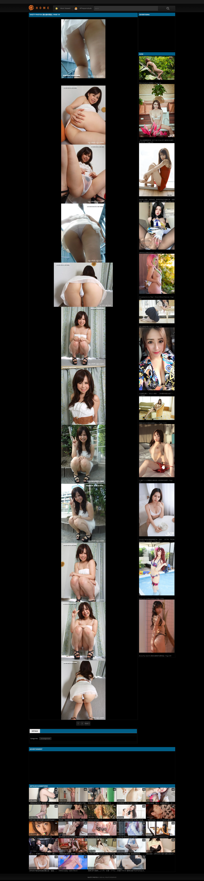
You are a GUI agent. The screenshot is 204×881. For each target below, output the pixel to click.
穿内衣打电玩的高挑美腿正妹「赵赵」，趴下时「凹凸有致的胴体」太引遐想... (43, 871)
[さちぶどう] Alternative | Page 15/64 (151, 599)
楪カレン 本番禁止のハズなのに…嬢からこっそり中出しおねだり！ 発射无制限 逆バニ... (43, 854)
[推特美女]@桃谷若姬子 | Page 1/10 (150, 253)
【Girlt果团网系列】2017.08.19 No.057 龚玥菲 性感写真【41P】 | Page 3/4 (156, 141)
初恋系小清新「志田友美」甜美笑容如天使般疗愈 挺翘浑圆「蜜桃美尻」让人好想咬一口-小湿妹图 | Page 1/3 (156, 200)
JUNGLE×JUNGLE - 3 (94, 820)
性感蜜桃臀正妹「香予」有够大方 (99, 803)
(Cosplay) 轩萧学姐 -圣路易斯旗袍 (128, 854)
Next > (87, 723)
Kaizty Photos (39, 7)
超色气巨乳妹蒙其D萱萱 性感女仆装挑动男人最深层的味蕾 (131, 820)
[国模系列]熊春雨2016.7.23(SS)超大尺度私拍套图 (73, 803)
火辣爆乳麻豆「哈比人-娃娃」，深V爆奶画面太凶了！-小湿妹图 (156, 394)
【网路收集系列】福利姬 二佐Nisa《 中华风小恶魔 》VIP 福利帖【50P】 (73, 854)
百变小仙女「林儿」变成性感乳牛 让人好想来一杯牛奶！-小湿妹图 (160, 803)
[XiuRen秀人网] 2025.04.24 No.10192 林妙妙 (102, 854)
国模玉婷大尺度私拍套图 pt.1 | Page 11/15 (152, 423)
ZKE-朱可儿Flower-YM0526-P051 (157, 837)
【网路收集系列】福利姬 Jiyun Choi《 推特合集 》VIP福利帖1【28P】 (43, 803)
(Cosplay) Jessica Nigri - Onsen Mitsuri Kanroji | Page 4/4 (156, 298)
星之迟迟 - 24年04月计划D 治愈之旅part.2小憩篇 (160, 854)
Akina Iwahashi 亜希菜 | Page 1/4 (150, 83)
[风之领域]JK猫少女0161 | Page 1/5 (150, 326)
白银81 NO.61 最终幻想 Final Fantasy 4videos (131, 871)
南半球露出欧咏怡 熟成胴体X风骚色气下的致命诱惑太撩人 (73, 837)
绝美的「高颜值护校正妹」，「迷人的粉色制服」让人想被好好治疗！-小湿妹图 (73, 820)
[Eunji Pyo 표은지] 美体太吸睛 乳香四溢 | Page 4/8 (155, 656)
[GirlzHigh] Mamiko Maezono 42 (40, 837)
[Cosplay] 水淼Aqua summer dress (100, 837)
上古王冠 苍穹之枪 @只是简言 (127, 837)
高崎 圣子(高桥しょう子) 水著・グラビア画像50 (102, 871)
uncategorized (45, 739)
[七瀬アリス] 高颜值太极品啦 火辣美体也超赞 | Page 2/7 (155, 481)
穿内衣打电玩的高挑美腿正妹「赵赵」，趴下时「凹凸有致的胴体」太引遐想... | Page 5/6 (156, 540)
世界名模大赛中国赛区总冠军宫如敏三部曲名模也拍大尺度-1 (43, 820)
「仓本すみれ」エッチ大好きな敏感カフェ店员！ (160, 820)
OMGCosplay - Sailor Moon (68, 871)
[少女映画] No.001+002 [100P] (127, 803)
